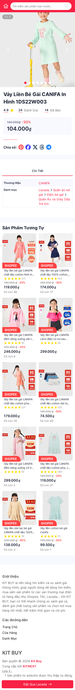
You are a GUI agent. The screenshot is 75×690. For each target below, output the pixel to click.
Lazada (44, 190)
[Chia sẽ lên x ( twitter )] (35, 147)
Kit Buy (36, 661)
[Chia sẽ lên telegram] (48, 147)
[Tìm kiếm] (66, 6)
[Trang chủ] (5, 6)
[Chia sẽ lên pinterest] (21, 147)
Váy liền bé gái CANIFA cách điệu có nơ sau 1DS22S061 (54, 339)
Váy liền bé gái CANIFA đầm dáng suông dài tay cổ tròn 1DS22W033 (19, 339)
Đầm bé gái (56, 195)
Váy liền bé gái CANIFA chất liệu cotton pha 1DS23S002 (18, 403)
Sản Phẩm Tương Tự (23, 227)
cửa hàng (9, 633)
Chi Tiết (37, 171)
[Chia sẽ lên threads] (42, 147)
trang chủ (9, 627)
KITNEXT (29, 666)
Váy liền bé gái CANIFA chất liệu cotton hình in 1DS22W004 (18, 274)
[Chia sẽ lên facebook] (28, 147)
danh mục (9, 638)
